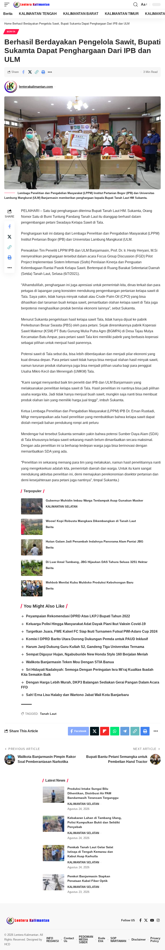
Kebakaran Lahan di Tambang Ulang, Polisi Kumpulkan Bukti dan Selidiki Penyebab (94, 822)
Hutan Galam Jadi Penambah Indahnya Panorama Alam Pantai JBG (94, 541)
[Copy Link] (37, 72)
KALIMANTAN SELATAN (61, 506)
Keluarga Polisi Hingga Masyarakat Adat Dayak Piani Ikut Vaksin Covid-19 (86, 624)
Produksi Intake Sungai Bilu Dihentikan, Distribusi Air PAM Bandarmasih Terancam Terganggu (93, 793)
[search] (135, 4)
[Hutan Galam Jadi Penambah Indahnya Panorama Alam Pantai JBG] (32, 547)
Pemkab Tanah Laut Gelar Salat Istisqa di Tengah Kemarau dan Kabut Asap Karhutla (90, 851)
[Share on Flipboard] (104, 731)
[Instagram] (158, 920)
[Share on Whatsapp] (114, 731)
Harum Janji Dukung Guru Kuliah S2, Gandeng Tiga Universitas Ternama (85, 647)
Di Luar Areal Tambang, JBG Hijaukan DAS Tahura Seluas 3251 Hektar (96, 562)
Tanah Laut (48, 713)
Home (8, 23)
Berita (11, 31)
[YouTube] (152, 920)
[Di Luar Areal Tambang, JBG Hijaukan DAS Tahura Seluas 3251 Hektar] (32, 568)
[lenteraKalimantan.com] (31, 4)
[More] (50, 72)
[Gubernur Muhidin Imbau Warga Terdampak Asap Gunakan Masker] (32, 506)
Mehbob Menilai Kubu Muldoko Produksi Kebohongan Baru (89, 582)
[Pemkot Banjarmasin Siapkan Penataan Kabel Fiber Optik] (53, 882)
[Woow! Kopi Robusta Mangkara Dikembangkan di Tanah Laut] (32, 527)
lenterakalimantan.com (36, 86)
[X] (146, 920)
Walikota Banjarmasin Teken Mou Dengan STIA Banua (70, 662)
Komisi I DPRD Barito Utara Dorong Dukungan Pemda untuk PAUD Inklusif (87, 639)
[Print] (43, 72)
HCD (7, 944)
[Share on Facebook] (23, 72)
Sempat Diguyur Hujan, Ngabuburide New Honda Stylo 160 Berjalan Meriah (87, 654)
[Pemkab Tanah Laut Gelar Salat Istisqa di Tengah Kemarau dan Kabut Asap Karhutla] (53, 853)
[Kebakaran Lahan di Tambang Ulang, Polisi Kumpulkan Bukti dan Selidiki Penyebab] (53, 824)
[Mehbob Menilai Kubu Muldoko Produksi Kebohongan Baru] (32, 588)
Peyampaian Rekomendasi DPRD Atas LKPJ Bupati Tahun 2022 (78, 616)
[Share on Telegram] (124, 731)
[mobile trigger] (8, 4)
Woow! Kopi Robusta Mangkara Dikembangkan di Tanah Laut (91, 521)
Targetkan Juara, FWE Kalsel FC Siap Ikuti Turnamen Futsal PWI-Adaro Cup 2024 (91, 631)
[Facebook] (140, 920)
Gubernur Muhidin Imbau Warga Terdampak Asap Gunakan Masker (94, 500)
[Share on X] (30, 72)
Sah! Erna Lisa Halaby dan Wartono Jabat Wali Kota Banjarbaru (77, 695)
